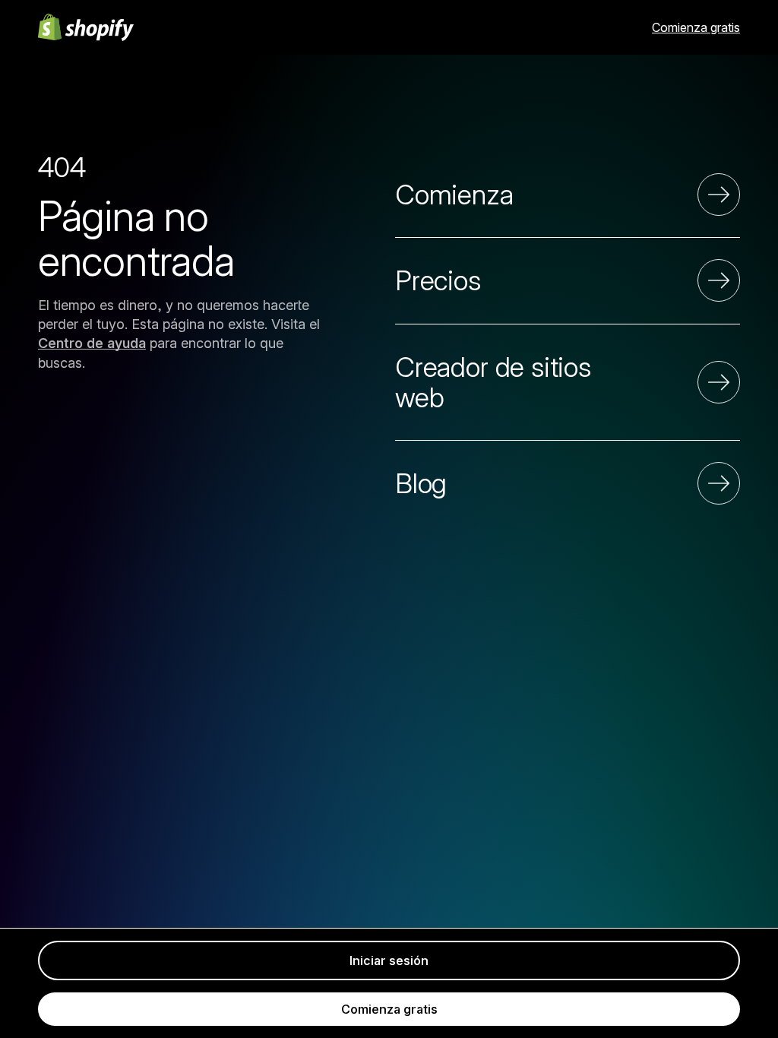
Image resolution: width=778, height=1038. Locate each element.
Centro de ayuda (92, 343)
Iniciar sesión (389, 960)
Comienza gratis (696, 27)
